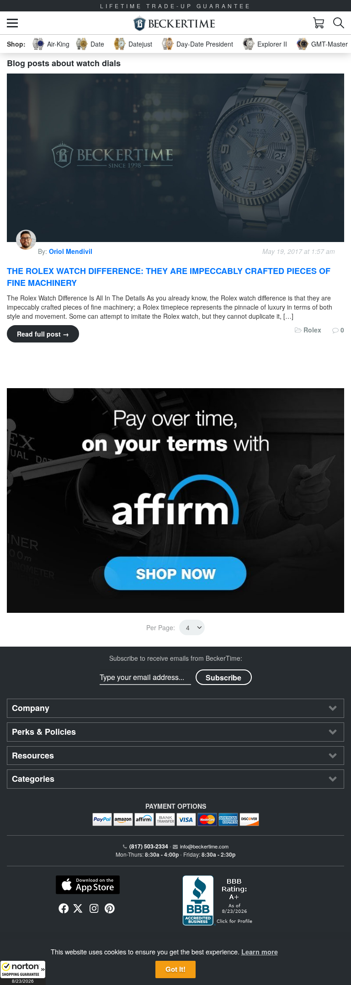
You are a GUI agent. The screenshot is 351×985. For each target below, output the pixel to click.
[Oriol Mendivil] (27, 251)
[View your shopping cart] (318, 23)
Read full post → (43, 333)
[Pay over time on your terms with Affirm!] (175, 500)
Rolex (312, 329)
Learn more (259, 951)
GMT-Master (329, 43)
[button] (23, 972)
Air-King (58, 43)
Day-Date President (204, 43)
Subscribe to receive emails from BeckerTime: (175, 658)
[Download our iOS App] (88, 885)
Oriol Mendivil (70, 251)
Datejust (140, 43)
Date (97, 43)
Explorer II (272, 43)
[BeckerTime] (174, 23)
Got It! (175, 969)
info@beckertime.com (204, 846)
